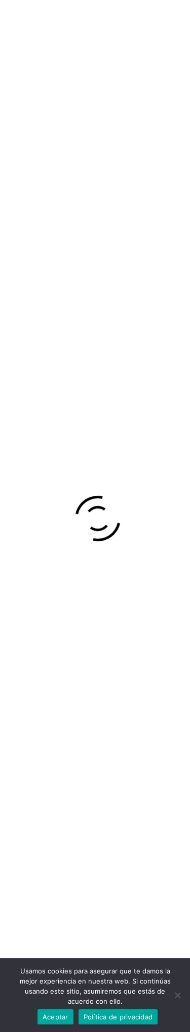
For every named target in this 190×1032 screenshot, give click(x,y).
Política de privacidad (118, 1017)
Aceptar (55, 1017)
